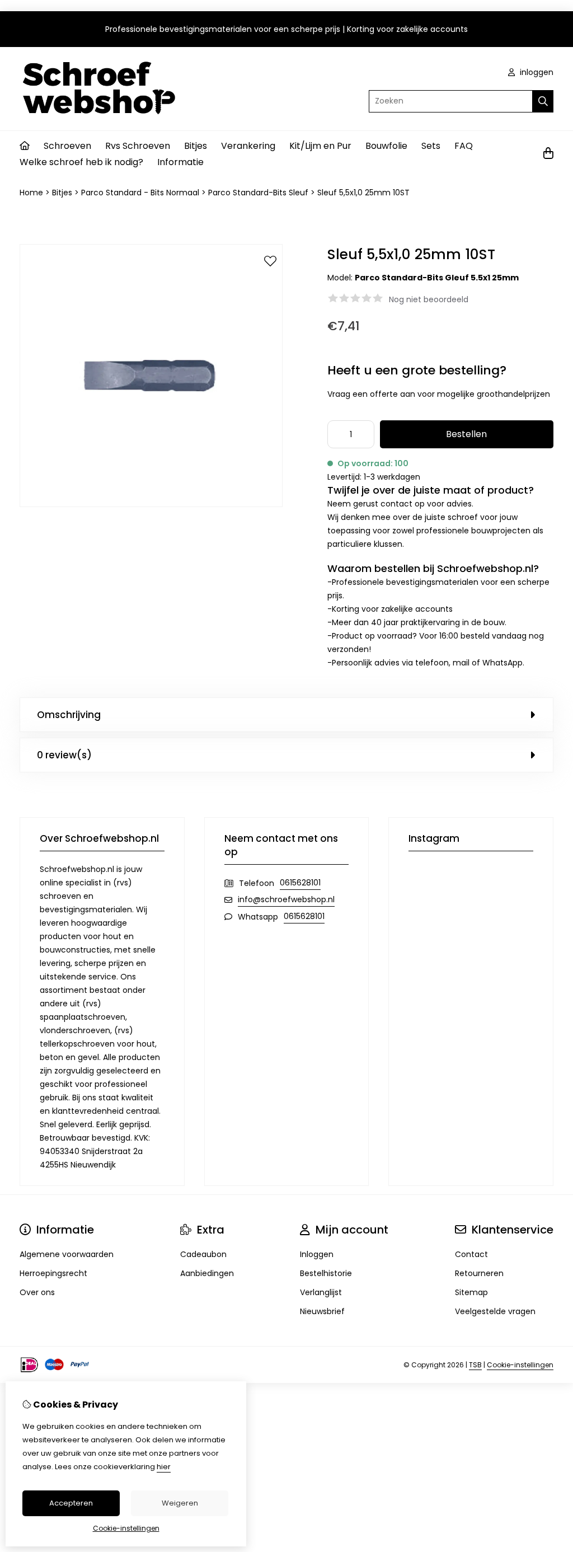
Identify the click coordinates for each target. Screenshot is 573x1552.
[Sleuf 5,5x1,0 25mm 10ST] (151, 504)
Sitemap (471, 1292)
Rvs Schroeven (137, 145)
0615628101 (300, 882)
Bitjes (195, 145)
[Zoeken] (543, 101)
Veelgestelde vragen (495, 1311)
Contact (471, 1254)
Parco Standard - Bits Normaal (140, 192)
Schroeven (67, 145)
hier (164, 1466)
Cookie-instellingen (520, 1365)
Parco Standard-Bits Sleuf (258, 192)
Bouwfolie (386, 145)
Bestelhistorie (326, 1273)
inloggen (535, 72)
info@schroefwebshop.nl (286, 899)
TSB (475, 1365)
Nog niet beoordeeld (428, 299)
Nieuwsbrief (322, 1311)
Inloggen (317, 1254)
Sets (430, 145)
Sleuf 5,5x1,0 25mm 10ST (363, 192)
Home (31, 192)
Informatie (180, 162)
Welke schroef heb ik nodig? (81, 162)
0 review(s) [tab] (64, 755)
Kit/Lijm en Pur (320, 145)
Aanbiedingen (207, 1273)
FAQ (463, 145)
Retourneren (479, 1273)
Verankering (248, 145)
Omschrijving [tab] (69, 714)
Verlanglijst (321, 1292)
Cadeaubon (203, 1254)
